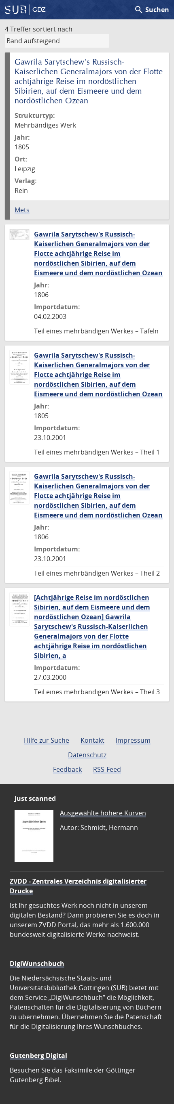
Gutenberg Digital (38, 1055)
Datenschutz (87, 754)
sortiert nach (52, 29)
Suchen (151, 10)
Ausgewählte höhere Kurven (103, 813)
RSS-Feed (107, 769)
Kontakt (92, 740)
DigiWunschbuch (37, 963)
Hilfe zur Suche (46, 740)
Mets (22, 209)
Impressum (133, 740)
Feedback (67, 769)
